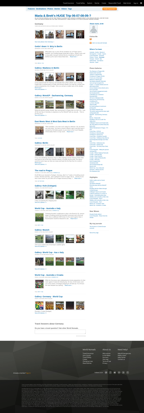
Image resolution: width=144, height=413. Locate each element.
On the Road (41, 181)
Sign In (136, 3)
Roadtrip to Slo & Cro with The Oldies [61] (98, 120)
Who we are (106, 353)
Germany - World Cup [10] (96, 169)
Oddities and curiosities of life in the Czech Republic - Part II (99, 197)
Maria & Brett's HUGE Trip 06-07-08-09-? (63, 15)
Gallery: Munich (42, 230)
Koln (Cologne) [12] (95, 161)
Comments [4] (56, 172)
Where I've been (96, 49)
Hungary (92, 59)
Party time (40, 225)
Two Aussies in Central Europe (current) (98, 227)
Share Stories (87, 363)
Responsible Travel (115, 3)
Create (104, 3)
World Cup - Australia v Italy (48, 208)
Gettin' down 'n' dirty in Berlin (48, 46)
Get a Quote (87, 355)
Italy (101, 59)
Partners (105, 357)
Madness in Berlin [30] (95, 79)
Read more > (73, 56)
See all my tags (94, 232)
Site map (105, 359)
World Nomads (10, 3)
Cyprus (104, 54)
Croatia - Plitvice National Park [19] (99, 153)
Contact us (121, 359)
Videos (64, 9)
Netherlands (93, 60)
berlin (39, 63)
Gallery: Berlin (41, 143)
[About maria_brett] (94, 32)
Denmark (101, 55)
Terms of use (107, 361)
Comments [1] (55, 210)
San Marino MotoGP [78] (96, 109)
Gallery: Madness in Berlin (47, 68)
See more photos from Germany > (44, 42)
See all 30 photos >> (41, 89)
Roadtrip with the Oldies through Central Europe (98, 189)
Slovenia (92, 62)
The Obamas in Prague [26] (97, 71)
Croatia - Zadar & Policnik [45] (98, 158)
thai (43, 63)
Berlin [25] (92, 126)
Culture (40, 138)
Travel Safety (80, 3)
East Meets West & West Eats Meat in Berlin (55, 121)
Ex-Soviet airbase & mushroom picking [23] (98, 107)
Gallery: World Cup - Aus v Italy (49, 252)
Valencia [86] (93, 104)
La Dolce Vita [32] (94, 103)
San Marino (100, 60)
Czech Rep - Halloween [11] (97, 143)
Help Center (127, 3)
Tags (70, 9)
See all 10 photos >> (41, 246)
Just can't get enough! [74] (96, 83)
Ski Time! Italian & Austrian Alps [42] (99, 124)
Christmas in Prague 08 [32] (97, 76)
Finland (92, 57)
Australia (92, 52)
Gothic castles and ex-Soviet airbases (97, 181)
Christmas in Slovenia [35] (97, 133)
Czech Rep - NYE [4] (95, 131)
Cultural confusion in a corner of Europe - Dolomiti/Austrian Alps (98, 194)
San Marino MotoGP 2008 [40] (98, 81)
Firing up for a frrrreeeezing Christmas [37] (97, 100)
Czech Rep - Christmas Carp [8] (98, 136)
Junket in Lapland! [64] (96, 74)
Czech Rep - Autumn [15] (96, 144)
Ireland (97, 59)
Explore (89, 3)
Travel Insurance (68, 3)
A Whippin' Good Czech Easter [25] (99, 123)
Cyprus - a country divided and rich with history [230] (99, 85)
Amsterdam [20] (94, 163)
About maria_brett (97, 24)
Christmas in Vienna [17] (96, 134)
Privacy (105, 363)
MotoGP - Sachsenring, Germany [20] (98, 115)
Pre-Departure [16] (95, 171)
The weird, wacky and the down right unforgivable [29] (99, 112)
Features (31, 9)
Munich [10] (93, 166)
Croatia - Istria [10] (94, 159)
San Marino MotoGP (95, 183)
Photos (50, 9)
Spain (96, 62)
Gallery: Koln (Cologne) (45, 186)
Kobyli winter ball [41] (95, 73)
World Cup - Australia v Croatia (49, 275)
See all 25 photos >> (41, 164)
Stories (97, 3)
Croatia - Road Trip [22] (96, 156)
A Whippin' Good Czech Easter (98, 192)
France (96, 57)
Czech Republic (94, 55)
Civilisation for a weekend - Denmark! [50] (97, 95)
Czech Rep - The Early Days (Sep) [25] (99, 147)
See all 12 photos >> (41, 202)
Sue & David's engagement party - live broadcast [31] (99, 92)
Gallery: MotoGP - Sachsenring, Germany (54, 95)
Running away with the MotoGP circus (98, 186)
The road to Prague (43, 170)
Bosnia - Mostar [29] (95, 118)
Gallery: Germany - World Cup (48, 296)
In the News (106, 355)
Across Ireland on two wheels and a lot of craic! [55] (99, 88)
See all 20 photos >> (41, 115)
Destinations (41, 9)
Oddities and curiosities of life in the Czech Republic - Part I (99, 201)
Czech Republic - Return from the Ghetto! (98, 216)
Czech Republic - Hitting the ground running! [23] (99, 150)
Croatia (99, 54)
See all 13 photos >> (41, 269)
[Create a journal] (109, 9)
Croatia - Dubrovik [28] (96, 154)
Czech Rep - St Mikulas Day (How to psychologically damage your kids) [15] (99, 139)
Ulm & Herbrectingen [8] (96, 164)
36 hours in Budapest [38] (96, 98)
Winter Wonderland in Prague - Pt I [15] (99, 128)
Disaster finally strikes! (95, 214)
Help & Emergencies (124, 353)
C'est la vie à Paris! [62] (96, 78)
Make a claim (122, 355)
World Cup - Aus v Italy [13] (97, 168)
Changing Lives (88, 361)
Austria (97, 52)
